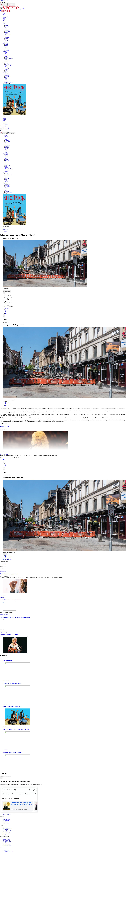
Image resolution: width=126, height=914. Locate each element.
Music (6, 57)
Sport (6, 69)
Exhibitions (7, 55)
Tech (6, 28)
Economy (7, 49)
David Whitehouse (6, 703)
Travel (6, 66)
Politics (6, 25)
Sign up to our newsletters (8, 851)
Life (3, 62)
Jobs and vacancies (6, 832)
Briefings (4, 18)
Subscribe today (6, 850)
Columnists (7, 76)
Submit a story (6, 821)
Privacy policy (6, 829)
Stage (6, 60)
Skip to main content (4, 0)
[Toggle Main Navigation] (1, 9)
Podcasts (4, 17)
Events (4, 19)
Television (7, 59)
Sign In (20, 8)
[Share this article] (4, 315)
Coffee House (5, 43)
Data (6, 47)
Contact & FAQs (6, 819)
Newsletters (5, 16)
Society (6, 45)
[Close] (1, 778)
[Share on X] (5, 312)
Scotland (7, 50)
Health (6, 71)
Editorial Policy (6, 823)
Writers (4, 14)
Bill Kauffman (3, 571)
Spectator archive (6, 842)
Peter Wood (5, 749)
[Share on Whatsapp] (5, 313)
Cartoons (7, 81)
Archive (4, 22)
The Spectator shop (7, 841)
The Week (7, 74)
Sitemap (4, 834)
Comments (6, 308)
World (6, 46)
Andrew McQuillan (4, 454)
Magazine (7, 30)
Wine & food (8, 65)
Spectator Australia (6, 839)
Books (6, 53)
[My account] (23, 8)
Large (10, 299)
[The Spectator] (11, 8)
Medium (10, 297)
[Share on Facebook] (5, 310)
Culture (6, 27)
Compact (10, 302)
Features (7, 75)
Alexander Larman (4, 426)
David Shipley (3, 597)
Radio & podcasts (9, 58)
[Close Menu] (1, 129)
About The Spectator (7, 828)
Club (4, 20)
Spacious (11, 306)
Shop (4, 23)
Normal (10, 304)
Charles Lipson (6, 681)
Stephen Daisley (3, 632)
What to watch (8, 64)
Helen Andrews (6, 727)
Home (4, 13)
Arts (6, 52)
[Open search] (1, 127)
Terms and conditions (7, 830)
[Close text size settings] (4, 293)
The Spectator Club (7, 845)
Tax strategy (5, 831)
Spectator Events (6, 843)
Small (9, 295)
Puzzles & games (8, 82)
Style (6, 70)
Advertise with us (6, 820)
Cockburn (7, 26)
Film (6, 56)
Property (7, 68)
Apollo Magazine (6, 840)
